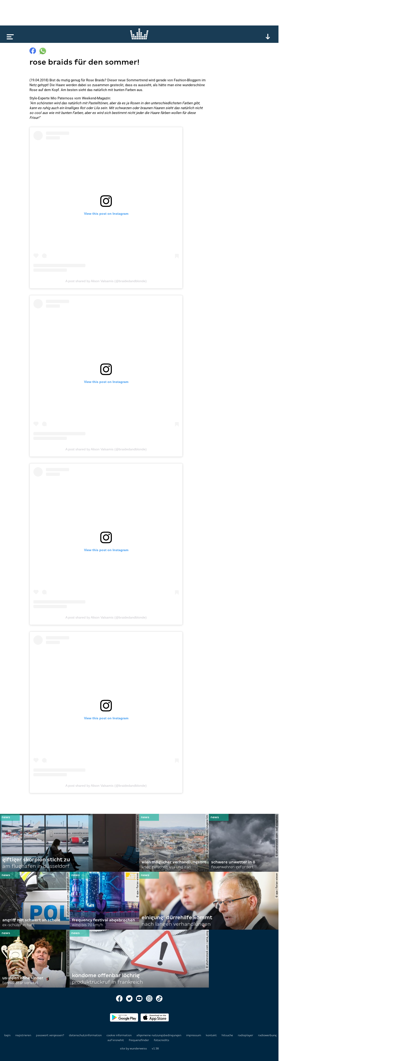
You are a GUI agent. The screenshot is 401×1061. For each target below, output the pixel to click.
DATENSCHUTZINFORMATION (85, 1035)
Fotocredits (161, 1040)
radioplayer (246, 1035)
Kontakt (211, 1035)
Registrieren (23, 1035)
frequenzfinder (139, 1040)
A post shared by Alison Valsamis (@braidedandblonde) (106, 281)
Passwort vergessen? (50, 1035)
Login (7, 1035)
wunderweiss (138, 1048)
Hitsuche (228, 1035)
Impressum (194, 1035)
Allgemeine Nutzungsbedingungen (159, 1035)
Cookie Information (119, 1035)
